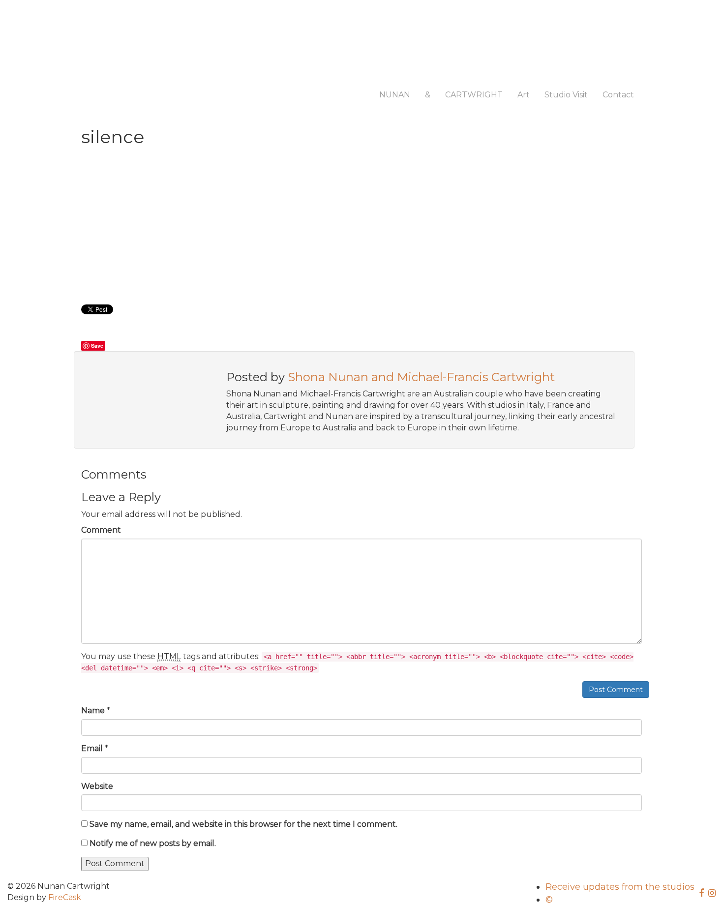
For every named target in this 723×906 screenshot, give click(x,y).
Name (93, 710)
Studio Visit (566, 94)
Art (523, 94)
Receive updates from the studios (619, 886)
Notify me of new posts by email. (153, 843)
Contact (618, 94)
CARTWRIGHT (474, 94)
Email (92, 748)
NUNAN (394, 94)
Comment (101, 530)
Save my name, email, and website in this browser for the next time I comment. (243, 824)
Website (97, 786)
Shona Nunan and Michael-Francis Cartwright (421, 377)
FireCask (64, 897)
